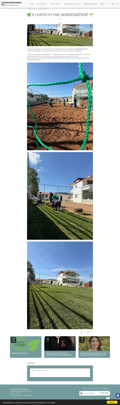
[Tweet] (84, 332)
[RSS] (91, 332)
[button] (42, 4)
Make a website (27, 395)
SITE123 (19, 395)
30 (13, 339)
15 (82, 339)
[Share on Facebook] (81, 332)
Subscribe (104, 393)
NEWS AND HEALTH (21, 9)
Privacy (19, 393)
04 (47, 339)
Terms (12, 393)
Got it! (112, 402)
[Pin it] (88, 332)
